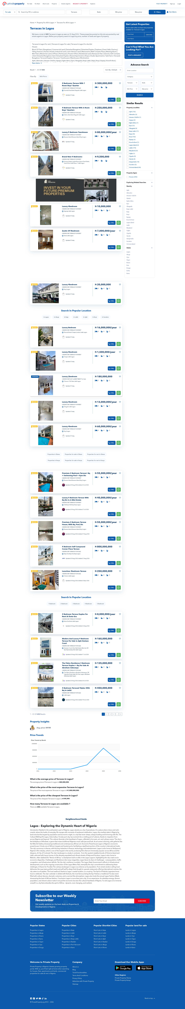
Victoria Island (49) (135, 167)
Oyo (128, 257)
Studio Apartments (97, 56)
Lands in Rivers (130, 945)
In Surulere (105, 317)
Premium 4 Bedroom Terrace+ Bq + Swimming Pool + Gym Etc (76, 474)
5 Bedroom (100, 604)
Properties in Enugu (37, 947)
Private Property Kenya (123, 980)
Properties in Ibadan (69, 942)
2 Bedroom (64, 604)
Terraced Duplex (46, 58)
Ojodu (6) (132, 159)
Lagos (128, 252)
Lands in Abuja (130, 933)
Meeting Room (111, 52)
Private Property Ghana (123, 978)
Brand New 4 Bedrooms (72, 157)
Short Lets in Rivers (100, 947)
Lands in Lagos (130, 930)
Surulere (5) (132, 165)
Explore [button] (92, 4)
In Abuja (56, 317)
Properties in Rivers (36, 936)
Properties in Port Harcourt (71, 945)
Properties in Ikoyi (68, 936)
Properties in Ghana (54, 454)
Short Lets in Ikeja (100, 930)
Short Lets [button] (46, 4)
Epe (72, 61)
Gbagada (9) (133, 128)
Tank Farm (109, 56)
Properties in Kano (36, 939)
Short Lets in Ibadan (101, 942)
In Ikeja (66, 317)
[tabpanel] (46, 92)
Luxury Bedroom (69, 327)
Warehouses (74, 58)
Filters (158, 12)
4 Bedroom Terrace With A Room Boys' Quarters (76, 109)
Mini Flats (35, 54)
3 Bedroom (76, 604)
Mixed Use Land (45, 54)
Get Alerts (172, 12)
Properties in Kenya (54, 460)
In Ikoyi (95, 317)
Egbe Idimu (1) (133, 123)
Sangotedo (130, 238)
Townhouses (64, 58)
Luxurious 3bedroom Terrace (74, 571)
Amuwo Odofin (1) (135, 117)
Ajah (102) (132, 112)
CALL (112, 100)
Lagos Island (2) (134, 145)
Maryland (129, 228)
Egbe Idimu (66, 61)
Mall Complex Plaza (98, 52)
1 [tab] (45, 124)
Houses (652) (133, 177)
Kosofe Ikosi (110, 61)
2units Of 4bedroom (70, 231)
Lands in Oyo (130, 936)
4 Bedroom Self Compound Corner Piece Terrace (73, 548)
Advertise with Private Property (83, 981)
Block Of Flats (37, 49)
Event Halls (107, 49)
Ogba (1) (132, 153)
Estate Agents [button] (65, 4)
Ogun (128, 260)
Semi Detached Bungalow (42, 56)
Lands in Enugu (130, 942)
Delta (128, 270)
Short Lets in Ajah (100, 939)
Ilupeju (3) (132, 139)
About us (75, 967)
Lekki (128, 225)
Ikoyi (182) (132, 137)
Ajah (34, 61)
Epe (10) (132, 126)
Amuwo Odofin (50, 61)
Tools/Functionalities (79, 973)
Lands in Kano (130, 947)
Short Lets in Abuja (100, 945)
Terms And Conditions (80, 975)
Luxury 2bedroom (69, 376)
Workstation (84, 58)
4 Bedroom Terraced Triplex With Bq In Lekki (76, 689)
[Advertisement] (76, 266)
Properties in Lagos (36, 930)
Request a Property (80, 4)
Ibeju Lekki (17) (134, 131)
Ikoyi (98, 61)
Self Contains (115, 54)
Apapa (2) (132, 120)
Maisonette (86, 52)
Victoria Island (131, 244)
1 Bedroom (51, 604)
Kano (128, 273)
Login (179, 4)
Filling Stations (37, 52)
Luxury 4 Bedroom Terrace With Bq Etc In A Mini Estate (75, 499)
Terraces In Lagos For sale (61, 44)
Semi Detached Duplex (60, 56)
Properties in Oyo (36, 945)
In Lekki (76, 317)
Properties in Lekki (68, 933)
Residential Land (85, 54)
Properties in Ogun (36, 942)
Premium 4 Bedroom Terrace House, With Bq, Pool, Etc (74, 523)
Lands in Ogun (130, 939)
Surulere (129, 241)
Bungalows (47, 49)
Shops (87, 56)
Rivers (128, 262)
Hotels (52, 52)
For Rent (37, 4)
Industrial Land (60, 52)
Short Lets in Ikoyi (100, 936)
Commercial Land (58, 49)
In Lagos (46, 317)
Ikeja (93, 61)
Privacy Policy (77, 978)
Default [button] (114, 70)
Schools (106, 54)
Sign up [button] (172, 4)
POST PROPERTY (161, 4)
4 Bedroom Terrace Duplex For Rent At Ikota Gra (75, 615)
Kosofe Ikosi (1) (134, 142)
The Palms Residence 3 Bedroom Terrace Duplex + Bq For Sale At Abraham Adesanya (76, 665)
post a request (134, 55)
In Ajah (85, 317)
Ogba (128, 230)
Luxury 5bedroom (69, 352)
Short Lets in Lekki (100, 933)
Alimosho (39, 61)
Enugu (128, 268)
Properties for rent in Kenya (95, 460)
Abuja (128, 254)
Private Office (73, 54)
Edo (128, 265)
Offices (55, 54)
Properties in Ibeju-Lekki (70, 939)
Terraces (56, 58)
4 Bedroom (88, 604)
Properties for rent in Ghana (96, 454)
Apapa (58, 61)
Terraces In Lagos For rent (41, 44)
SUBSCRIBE (149, 35)
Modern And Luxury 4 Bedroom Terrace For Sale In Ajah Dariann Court (75, 641)
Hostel (46, 52)
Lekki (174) (132, 148)
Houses (34, 47)
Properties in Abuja (36, 933)
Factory (114, 49)
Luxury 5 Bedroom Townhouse (75, 132)
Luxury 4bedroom (69, 206)
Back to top (149, 998)
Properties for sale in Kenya (73, 460)
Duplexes (98, 49)
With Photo (43, 76)
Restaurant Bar (97, 54)
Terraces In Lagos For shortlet (81, 44)
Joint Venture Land (74, 52)
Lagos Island (130, 222)
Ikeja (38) (132, 134)
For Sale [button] (29, 4)
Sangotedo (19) (134, 162)
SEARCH (140, 95)
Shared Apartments (77, 56)
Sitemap (75, 984)
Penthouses (63, 54)
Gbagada (78, 61)
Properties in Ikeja (68, 930)
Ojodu (128, 236)
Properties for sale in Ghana (73, 454)
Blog (74, 970)
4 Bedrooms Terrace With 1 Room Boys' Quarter (73, 84)
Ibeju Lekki (87, 61)
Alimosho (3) (133, 114)
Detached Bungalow (73, 49)
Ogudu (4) (132, 156)
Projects (54, 4)
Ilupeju (103, 61)
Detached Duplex (87, 49)
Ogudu (129, 233)
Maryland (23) (133, 151)
